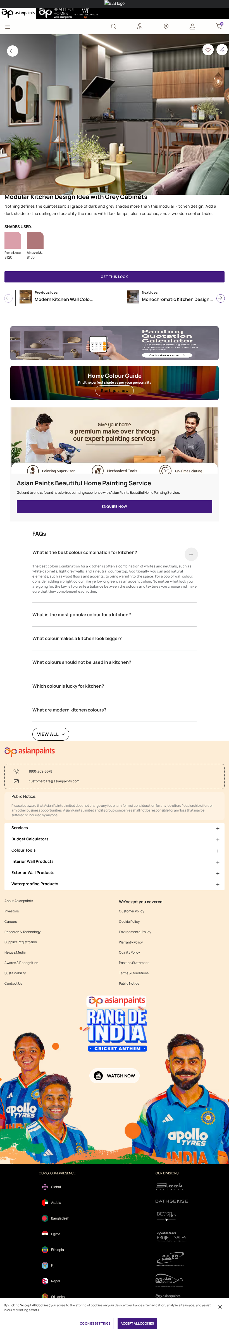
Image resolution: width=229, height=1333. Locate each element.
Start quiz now (114, 390)
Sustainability (15, 973)
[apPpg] (172, 1280)
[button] (192, 26)
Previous (8, 298)
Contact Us (13, 983)
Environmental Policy (135, 932)
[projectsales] (172, 1236)
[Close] (220, 1307)
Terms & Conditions (134, 973)
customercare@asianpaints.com (54, 781)
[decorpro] (172, 1216)
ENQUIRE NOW (114, 506)
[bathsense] (172, 1201)
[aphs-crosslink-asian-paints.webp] (114, 443)
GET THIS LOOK (114, 276)
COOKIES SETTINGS (95, 1323)
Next (220, 298)
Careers (10, 921)
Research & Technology (22, 932)
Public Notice (129, 983)
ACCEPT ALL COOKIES (137, 1323)
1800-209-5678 (40, 771)
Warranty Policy (131, 942)
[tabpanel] (114, 114)
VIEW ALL (48, 734)
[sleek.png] (172, 1186)
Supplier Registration (20, 942)
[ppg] (172, 1259)
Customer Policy (131, 911)
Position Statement (134, 963)
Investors (11, 911)
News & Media (15, 952)
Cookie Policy (129, 921)
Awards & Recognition (21, 963)
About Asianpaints (18, 901)
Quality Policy (129, 952)
